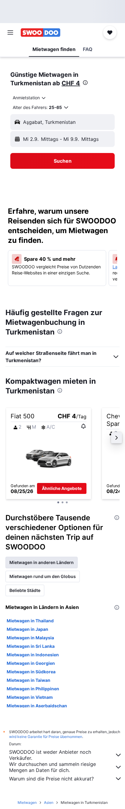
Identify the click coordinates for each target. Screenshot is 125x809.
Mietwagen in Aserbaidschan (37, 705)
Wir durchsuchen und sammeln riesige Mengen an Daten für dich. (52, 767)
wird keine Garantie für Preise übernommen (45, 736)
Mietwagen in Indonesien (33, 654)
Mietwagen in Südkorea (31, 671)
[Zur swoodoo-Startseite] (40, 32)
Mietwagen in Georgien (31, 663)
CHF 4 (71, 83)
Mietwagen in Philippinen (33, 688)
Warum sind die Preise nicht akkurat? (51, 779)
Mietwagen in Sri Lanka (31, 646)
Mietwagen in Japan (27, 629)
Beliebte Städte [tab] (24, 590)
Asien (48, 802)
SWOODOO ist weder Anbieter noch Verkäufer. (50, 755)
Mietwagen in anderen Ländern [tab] (41, 562)
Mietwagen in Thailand (30, 620)
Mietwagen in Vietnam (30, 697)
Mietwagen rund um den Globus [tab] (42, 576)
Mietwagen (27, 802)
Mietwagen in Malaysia (30, 637)
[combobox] (29, 98)
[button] (10, 32)
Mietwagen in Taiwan (28, 680)
